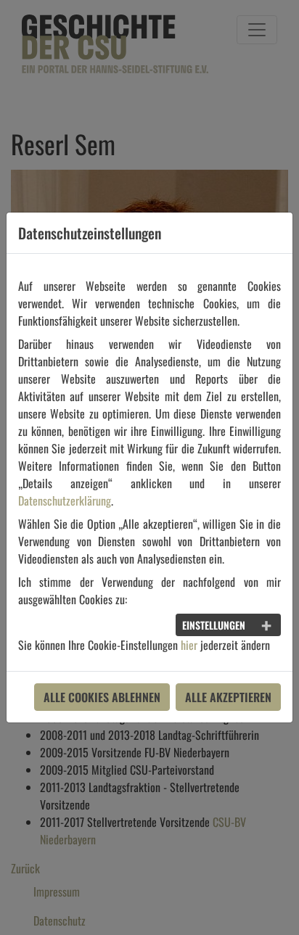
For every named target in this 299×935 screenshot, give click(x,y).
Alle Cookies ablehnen (102, 697)
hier (189, 645)
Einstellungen (213, 625)
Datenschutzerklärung (64, 500)
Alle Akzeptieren (228, 697)
